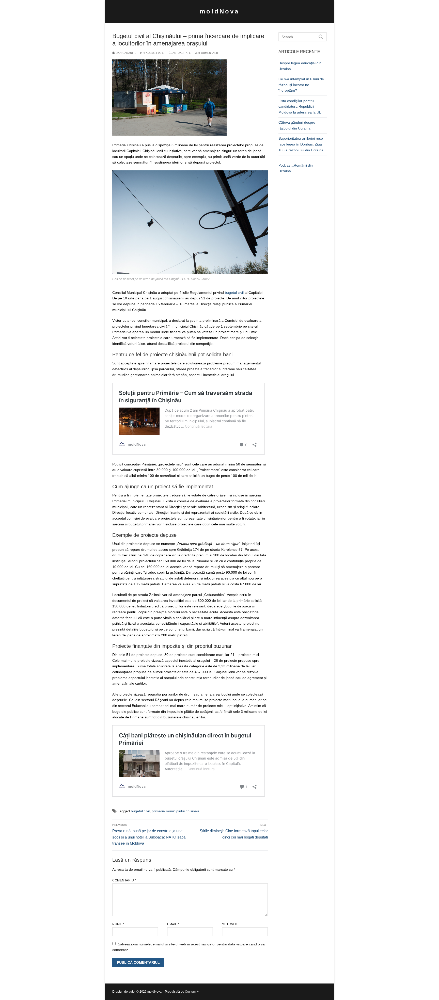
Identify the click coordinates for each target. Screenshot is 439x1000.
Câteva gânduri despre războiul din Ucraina (296, 125)
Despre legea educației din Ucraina (299, 66)
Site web (229, 924)
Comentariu (124, 880)
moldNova (219, 11)
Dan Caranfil (125, 53)
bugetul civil (234, 293)
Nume (118, 924)
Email (173, 924)
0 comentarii (208, 53)
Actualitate (181, 53)
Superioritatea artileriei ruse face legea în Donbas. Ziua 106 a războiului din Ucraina (300, 144)
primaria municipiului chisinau (175, 811)
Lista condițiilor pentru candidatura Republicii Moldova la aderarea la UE (299, 106)
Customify (191, 991)
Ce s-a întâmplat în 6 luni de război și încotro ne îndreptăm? (301, 84)
